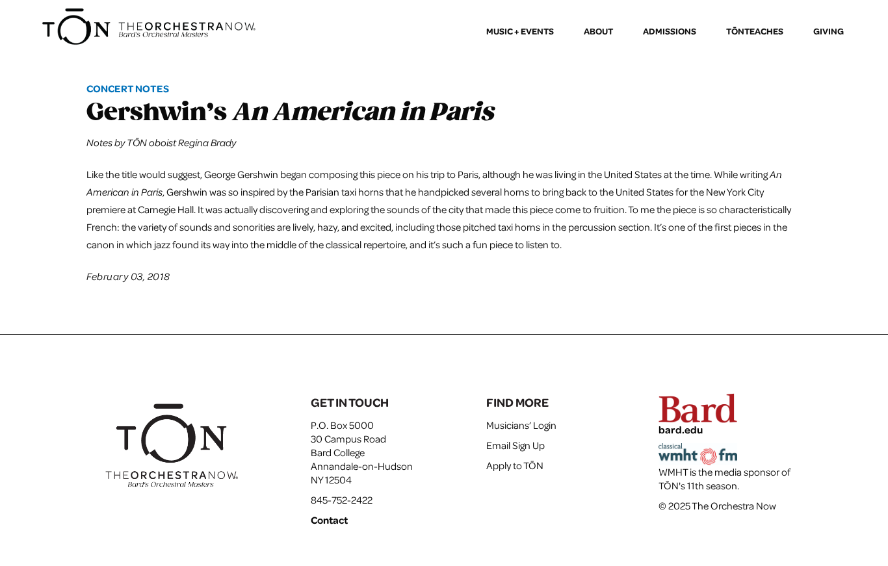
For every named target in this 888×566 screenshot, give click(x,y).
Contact (329, 520)
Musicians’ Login (521, 425)
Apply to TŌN (514, 465)
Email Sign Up (515, 445)
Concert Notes (127, 88)
